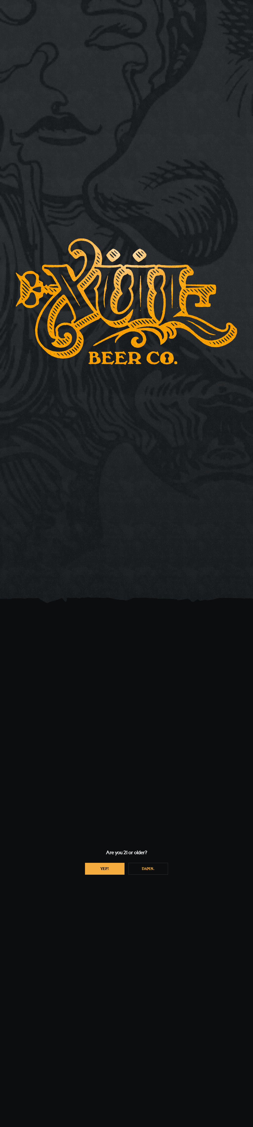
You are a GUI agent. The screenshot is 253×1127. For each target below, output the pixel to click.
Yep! (105, 868)
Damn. (148, 868)
